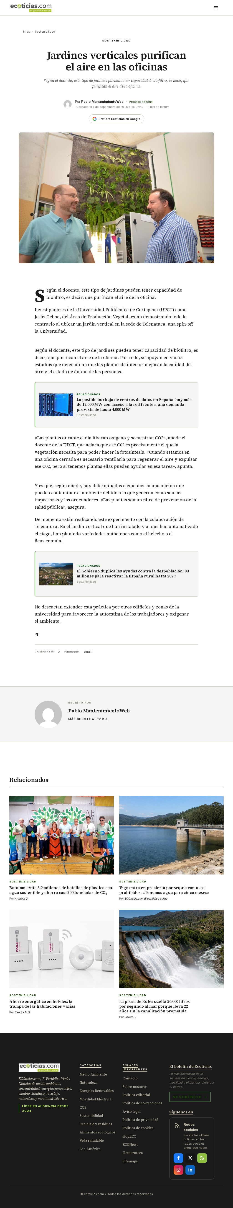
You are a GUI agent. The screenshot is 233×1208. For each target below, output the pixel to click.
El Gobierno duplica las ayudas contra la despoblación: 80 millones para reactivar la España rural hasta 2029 (133, 574)
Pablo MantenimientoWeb (102, 101)
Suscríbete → (190, 1096)
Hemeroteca (133, 1152)
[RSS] (202, 1158)
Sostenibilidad (45, 31)
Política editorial (136, 1094)
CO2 (83, 1107)
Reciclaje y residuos (96, 1124)
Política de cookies (138, 1127)
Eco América (90, 1148)
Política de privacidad (140, 1119)
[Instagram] (178, 1170)
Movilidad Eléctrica (95, 1099)
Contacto (130, 1078)
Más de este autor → (88, 719)
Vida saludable (92, 1140)
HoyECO (129, 1136)
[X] (190, 1158)
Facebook (71, 651)
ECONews (130, 1144)
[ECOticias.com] (31, 7)
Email (88, 651)
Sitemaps (130, 1161)
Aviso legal (132, 1111)
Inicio (26, 31)
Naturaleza (89, 1082)
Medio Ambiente (93, 1074)
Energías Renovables (97, 1090)
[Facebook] (178, 1158)
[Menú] (215, 7)
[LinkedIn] (190, 1170)
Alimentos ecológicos (97, 1132)
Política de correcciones (142, 1103)
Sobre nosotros (135, 1086)
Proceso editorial (141, 101)
